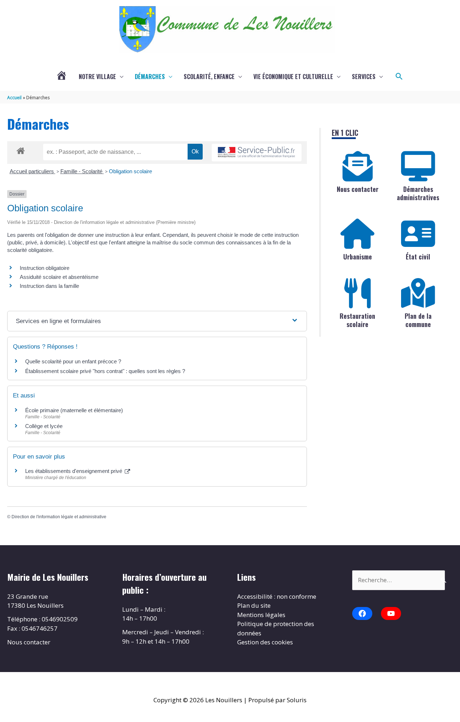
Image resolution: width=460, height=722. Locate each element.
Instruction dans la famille (49, 286)
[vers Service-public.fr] (257, 152)
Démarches (150, 76)
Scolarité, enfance (209, 76)
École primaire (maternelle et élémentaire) (74, 410)
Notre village (97, 76)
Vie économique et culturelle (293, 76)
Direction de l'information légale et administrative (59, 516)
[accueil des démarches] (21, 149)
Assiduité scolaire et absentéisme (59, 277)
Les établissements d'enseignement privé (74, 471)
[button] (399, 76)
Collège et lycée (44, 426)
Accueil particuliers (32, 171)
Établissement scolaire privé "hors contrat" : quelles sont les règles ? (105, 371)
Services (364, 76)
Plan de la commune (418, 320)
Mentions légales (261, 615)
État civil (418, 256)
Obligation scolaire (130, 171)
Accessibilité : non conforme (276, 596)
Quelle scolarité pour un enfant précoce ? (73, 361)
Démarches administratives (418, 193)
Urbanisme (357, 256)
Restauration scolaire (357, 320)
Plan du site (254, 605)
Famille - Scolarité (82, 171)
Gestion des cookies (265, 642)
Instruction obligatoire (44, 268)
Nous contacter (357, 189)
